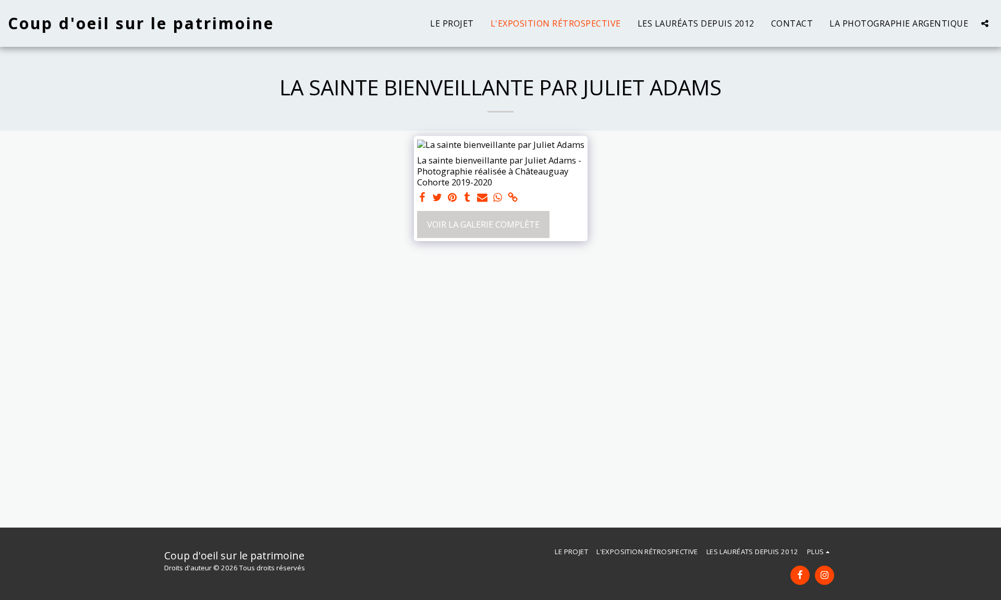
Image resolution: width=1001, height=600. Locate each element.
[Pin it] (452, 198)
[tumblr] (467, 198)
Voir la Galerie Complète (483, 224)
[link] (512, 198)
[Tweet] (437, 198)
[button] (985, 23)
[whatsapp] (497, 198)
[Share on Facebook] (422, 198)
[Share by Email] (482, 198)
